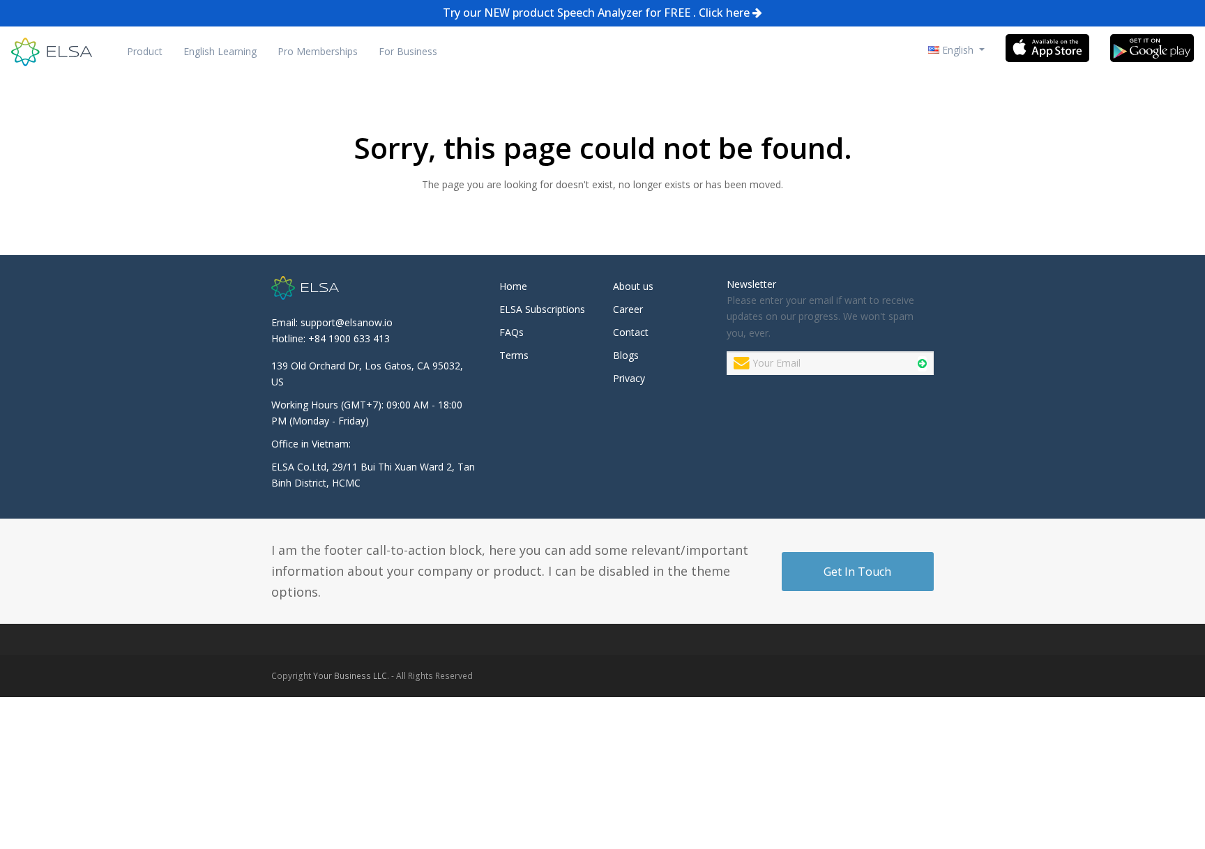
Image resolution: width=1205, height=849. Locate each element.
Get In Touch (857, 571)
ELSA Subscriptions (542, 309)
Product (144, 51)
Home (513, 286)
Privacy (629, 378)
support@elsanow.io (347, 322)
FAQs (511, 332)
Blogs (626, 355)
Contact (631, 332)
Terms (514, 355)
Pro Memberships (318, 51)
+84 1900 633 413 (349, 338)
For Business (408, 51)
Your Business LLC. (351, 676)
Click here (724, 12)
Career (628, 309)
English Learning (220, 51)
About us (633, 286)
